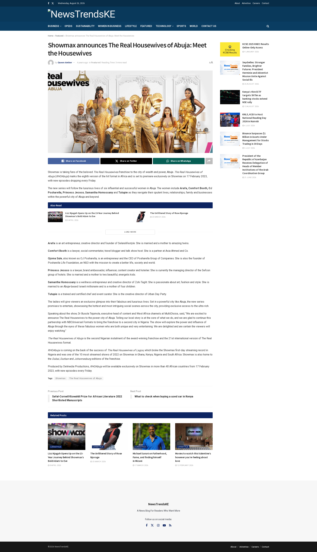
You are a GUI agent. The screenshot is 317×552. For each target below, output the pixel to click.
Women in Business (109, 26)
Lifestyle (131, 26)
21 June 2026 (250, 177)
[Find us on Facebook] (48, 3)
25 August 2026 (251, 84)
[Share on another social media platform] (209, 161)
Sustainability (85, 26)
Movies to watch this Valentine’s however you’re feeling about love (193, 457)
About (237, 3)
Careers (256, 3)
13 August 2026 (251, 106)
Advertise (246, 3)
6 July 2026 (249, 126)
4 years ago (82, 62)
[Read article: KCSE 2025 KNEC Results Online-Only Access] (230, 49)
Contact (265, 3)
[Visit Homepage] (81, 14)
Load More (130, 232)
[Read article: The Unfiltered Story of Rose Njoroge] (140, 217)
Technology (163, 26)
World (194, 26)
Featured (146, 26)
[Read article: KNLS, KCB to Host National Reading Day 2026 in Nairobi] (230, 120)
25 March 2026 (158, 217)
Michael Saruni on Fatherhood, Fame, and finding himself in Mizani (150, 457)
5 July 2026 (249, 148)
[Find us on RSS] (170, 525)
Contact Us (208, 26)
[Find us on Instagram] (158, 525)
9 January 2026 (251, 52)
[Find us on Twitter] (53, 3)
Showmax (60, 378)
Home (50, 36)
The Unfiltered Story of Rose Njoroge (169, 213)
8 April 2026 (72, 220)
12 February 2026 (185, 465)
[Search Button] (268, 26)
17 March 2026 (141, 465)
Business (53, 26)
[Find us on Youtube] (164, 525)
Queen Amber (65, 62)
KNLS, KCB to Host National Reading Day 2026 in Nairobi (254, 118)
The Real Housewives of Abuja (85, 378)
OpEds (68, 26)
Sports (181, 26)
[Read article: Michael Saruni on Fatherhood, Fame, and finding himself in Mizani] (151, 436)
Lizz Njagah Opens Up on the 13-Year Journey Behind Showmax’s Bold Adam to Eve (92, 215)
